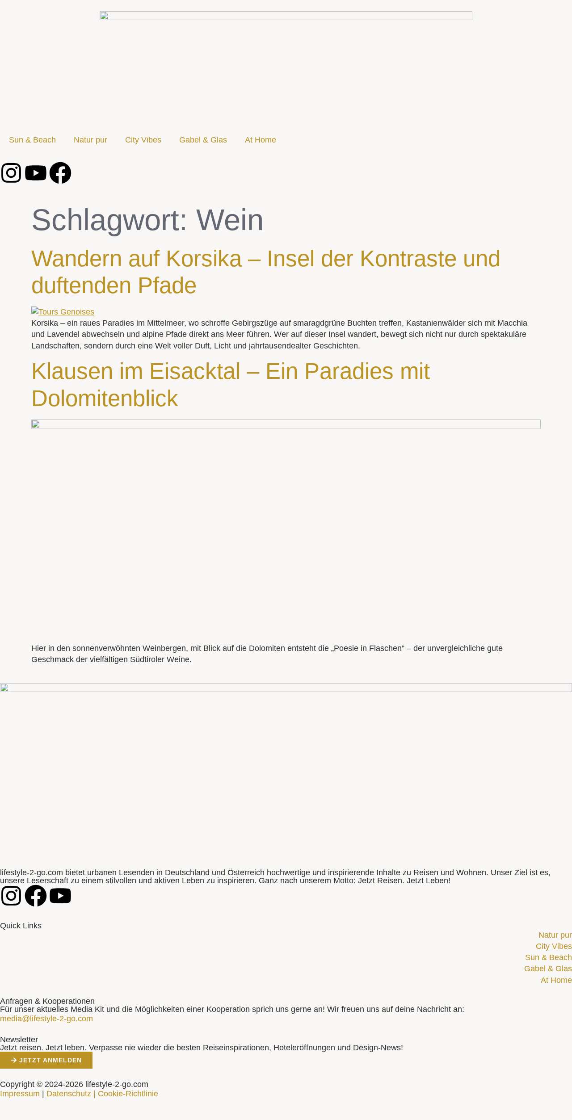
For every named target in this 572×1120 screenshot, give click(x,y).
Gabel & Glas (203, 139)
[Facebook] (60, 173)
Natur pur (90, 139)
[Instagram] (11, 173)
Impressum (20, 1093)
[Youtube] (36, 173)
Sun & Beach (32, 139)
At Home (260, 139)
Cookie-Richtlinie (128, 1093)
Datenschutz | (71, 1093)
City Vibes (143, 139)
